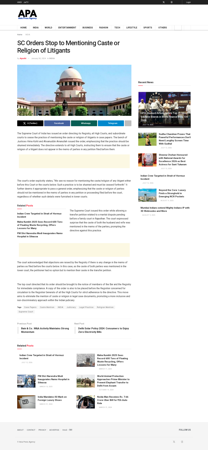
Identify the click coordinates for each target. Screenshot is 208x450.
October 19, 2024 (106, 390)
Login (188, 2)
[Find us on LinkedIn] (175, 2)
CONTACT (31, 430)
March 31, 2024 (45, 404)
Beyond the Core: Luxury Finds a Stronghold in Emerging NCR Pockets (172, 193)
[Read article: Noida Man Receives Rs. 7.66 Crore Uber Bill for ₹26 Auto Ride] (86, 401)
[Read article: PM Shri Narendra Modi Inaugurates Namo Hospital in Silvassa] (26, 381)
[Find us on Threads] (172, 2)
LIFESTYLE (131, 27)
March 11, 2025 (105, 369)
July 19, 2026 (147, 125)
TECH (117, 27)
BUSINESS (88, 27)
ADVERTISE (54, 430)
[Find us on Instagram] (179, 2)
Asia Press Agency (27, 442)
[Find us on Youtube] (168, 2)
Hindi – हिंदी (67, 430)
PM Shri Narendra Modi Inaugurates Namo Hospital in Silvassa (53, 379)
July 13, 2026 (166, 148)
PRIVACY (42, 430)
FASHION (103, 27)
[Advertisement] (135, 14)
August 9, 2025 (166, 201)
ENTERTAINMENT (67, 27)
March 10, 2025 (45, 387)
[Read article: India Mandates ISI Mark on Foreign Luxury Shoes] (26, 401)
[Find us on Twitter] (164, 2)
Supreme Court (26, 312)
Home (19, 35)
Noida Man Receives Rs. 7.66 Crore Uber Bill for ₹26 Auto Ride (112, 400)
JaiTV (26, 2)
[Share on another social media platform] (128, 123)
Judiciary (71, 307)
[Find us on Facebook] (159, 2)
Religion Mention (105, 307)
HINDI (19, 2)
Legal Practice (86, 307)
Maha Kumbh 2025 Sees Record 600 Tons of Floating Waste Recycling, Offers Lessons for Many (39, 225)
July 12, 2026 (26, 362)
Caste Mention (47, 307)
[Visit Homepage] (27, 15)
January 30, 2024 (38, 58)
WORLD (48, 27)
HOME (23, 27)
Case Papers (30, 307)
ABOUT (20, 430)
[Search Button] (187, 27)
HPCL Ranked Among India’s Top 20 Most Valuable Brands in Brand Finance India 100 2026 (164, 117)
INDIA (36, 27)
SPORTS (147, 27)
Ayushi (23, 58)
